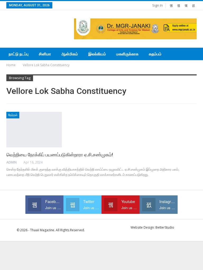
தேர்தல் (12, 115)
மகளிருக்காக (127, 54)
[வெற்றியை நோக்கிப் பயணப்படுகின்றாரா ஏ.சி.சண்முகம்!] (34, 129)
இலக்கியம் (97, 54)
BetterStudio (164, 227)
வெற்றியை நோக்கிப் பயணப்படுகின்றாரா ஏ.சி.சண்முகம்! (59, 154)
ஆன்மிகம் (69, 54)
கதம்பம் (155, 54)
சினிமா (45, 54)
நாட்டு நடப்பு (19, 54)
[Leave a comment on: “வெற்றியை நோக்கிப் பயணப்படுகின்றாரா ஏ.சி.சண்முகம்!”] (195, 162)
